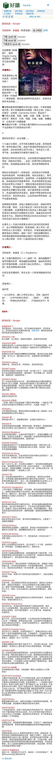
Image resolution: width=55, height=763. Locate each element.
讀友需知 (18, 11)
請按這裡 (35, 330)
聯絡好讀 (30, 14)
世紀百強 (26, 5)
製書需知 (41, 11)
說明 (45, 30)
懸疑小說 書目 (35, 17)
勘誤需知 (30, 11)
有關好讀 (7, 11)
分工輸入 (7, 14)
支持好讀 (18, 14)
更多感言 (8, 758)
